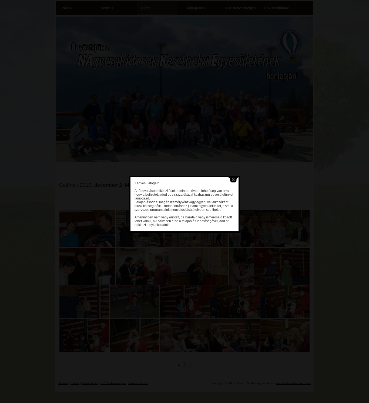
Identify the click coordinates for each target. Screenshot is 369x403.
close (233, 179)
